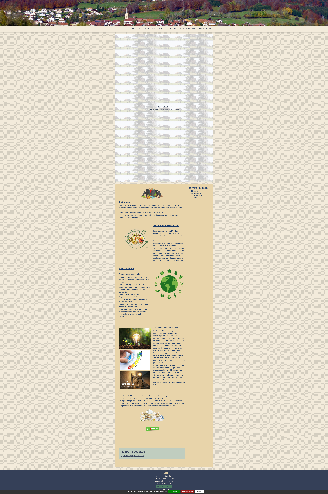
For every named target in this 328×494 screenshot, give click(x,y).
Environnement (173, 110)
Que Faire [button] (161, 28)
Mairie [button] (138, 28)
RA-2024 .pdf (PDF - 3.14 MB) (133, 456)
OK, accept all (174, 491)
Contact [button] (200, 28)
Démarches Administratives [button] (187, 28)
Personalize (199, 491)
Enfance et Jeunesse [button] (149, 28)
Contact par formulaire (164, 486)
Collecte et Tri (194, 197)
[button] (133, 29)
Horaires (164, 473)
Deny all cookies (188, 491)
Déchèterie (193, 191)
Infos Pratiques (161, 110)
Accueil (152, 110)
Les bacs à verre (195, 193)
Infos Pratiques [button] (171, 28)
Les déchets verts (195, 195)
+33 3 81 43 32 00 (164, 483)
